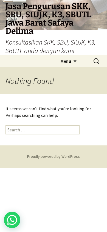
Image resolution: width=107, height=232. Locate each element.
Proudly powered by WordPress (53, 156)
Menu (65, 61)
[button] (12, 220)
